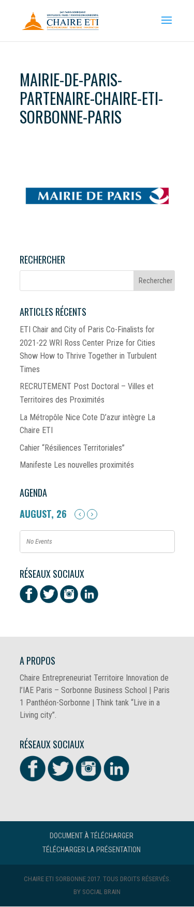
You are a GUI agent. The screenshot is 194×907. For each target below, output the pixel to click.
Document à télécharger (91, 836)
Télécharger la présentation (91, 849)
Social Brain (101, 892)
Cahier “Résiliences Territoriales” (72, 448)
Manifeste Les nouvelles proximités (77, 465)
